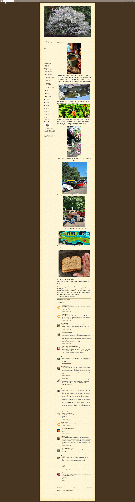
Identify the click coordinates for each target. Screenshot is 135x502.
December (48, 69)
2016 (46, 110)
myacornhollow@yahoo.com (49, 42)
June (47, 90)
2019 (46, 105)
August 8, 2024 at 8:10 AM (66, 311)
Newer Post (59, 487)
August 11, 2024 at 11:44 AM (66, 481)
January (47, 98)
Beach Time (48, 80)
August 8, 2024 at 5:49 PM (66, 385)
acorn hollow (50, 7)
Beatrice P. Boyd (66, 332)
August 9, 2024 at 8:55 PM (66, 469)
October (48, 72)
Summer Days (48, 83)
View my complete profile (48, 137)
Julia (63, 456)
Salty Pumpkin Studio (67, 428)
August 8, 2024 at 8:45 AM (66, 329)
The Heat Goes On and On (51, 86)
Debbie (63, 378)
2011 (46, 117)
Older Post (89, 487)
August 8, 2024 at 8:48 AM (66, 343)
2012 (46, 116)
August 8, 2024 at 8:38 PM (66, 419)
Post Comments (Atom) (68, 490)
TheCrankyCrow (66, 389)
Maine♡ (47, 78)
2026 (46, 65)
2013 (46, 114)
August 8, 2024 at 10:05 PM (66, 445)
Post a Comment (61, 484)
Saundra (64, 323)
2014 (46, 113)
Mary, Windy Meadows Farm (68, 346)
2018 (46, 107)
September (48, 74)
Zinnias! (47, 81)
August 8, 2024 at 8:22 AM (66, 320)
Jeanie (63, 436)
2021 (46, 102)
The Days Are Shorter (50, 77)
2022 (46, 101)
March (47, 94)
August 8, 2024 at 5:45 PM (66, 375)
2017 (46, 108)
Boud (63, 314)
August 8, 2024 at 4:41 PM (66, 363)
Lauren (64, 411)
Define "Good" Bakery (50, 87)
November (48, 71)
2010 (46, 119)
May (47, 91)
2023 (46, 99)
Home (74, 487)
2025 (46, 66)
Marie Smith (65, 305)
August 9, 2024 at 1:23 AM (66, 453)
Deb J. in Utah (65, 366)
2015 (46, 111)
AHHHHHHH (48, 84)
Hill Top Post (65, 357)
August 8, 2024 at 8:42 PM (66, 433)
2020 (46, 104)
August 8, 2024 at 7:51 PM (66, 408)
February (48, 96)
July (47, 88)
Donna (63, 472)
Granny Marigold (66, 448)
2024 (46, 68)
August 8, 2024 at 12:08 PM (66, 354)
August (47, 75)
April (47, 93)
